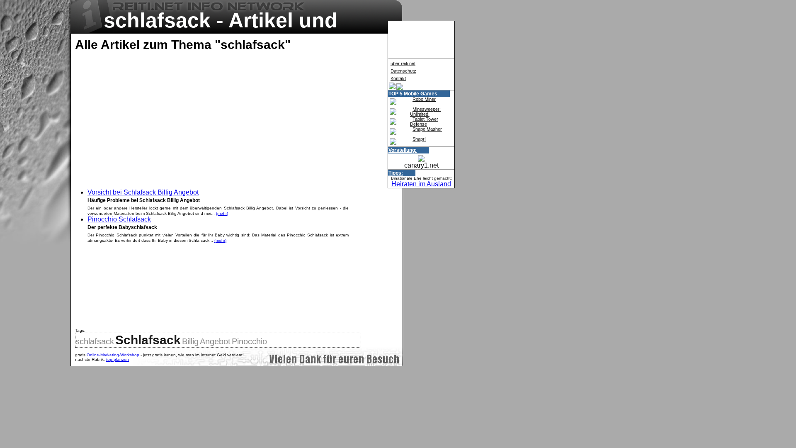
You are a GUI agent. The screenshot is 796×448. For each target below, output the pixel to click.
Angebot (215, 341)
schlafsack (94, 341)
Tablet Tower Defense (424, 122)
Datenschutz (403, 70)
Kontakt (398, 78)
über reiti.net (403, 63)
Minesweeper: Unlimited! (425, 112)
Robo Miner (424, 99)
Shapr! (419, 138)
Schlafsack (148, 340)
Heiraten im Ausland (421, 183)
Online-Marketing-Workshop (113, 355)
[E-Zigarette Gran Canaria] (392, 87)
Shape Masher (427, 129)
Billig (190, 341)
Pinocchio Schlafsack (119, 219)
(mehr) (222, 213)
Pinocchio (249, 341)
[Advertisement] (144, 118)
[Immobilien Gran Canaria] (399, 87)
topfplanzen (117, 359)
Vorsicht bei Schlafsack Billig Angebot (143, 192)
